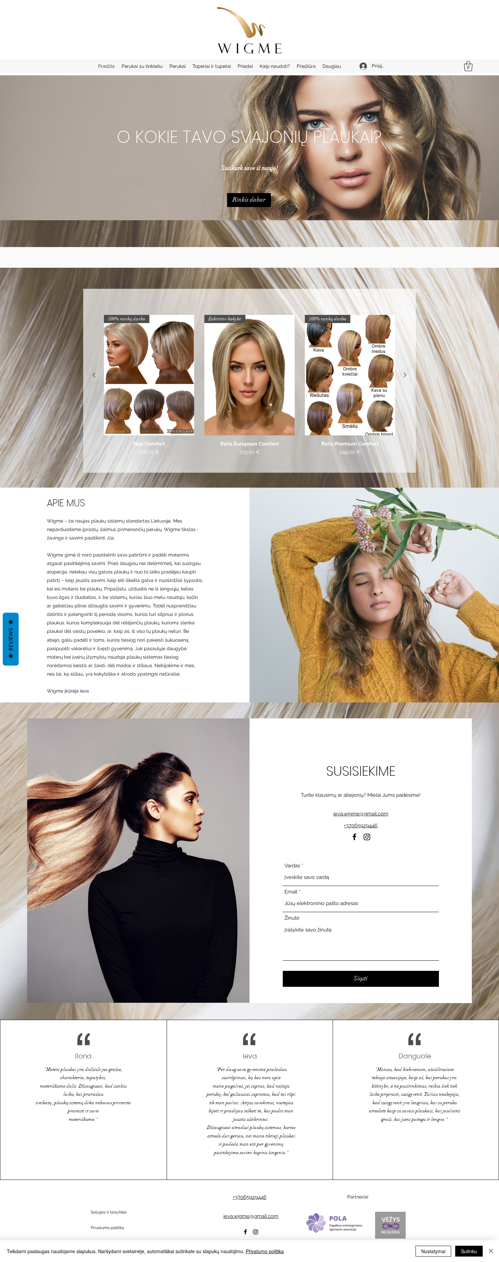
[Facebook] (354, 836)
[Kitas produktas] (405, 375)
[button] (468, 66)
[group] (249, 391)
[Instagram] (367, 836)
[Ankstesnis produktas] (94, 375)
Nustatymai (433, 1251)
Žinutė (291, 918)
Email (290, 891)
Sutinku (469, 1251)
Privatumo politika (265, 1251)
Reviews (11, 639)
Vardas (292, 865)
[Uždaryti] (491, 1251)
